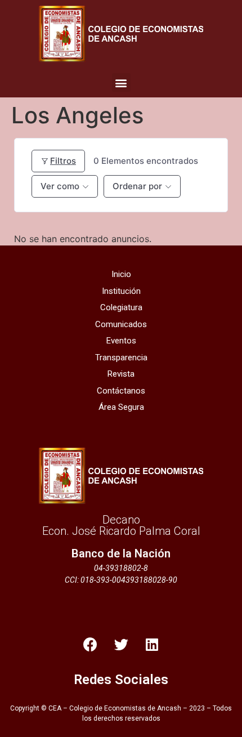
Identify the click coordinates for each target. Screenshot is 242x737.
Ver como (60, 186)
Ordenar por (137, 186)
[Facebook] (90, 645)
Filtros (63, 160)
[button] (121, 82)
